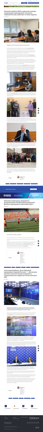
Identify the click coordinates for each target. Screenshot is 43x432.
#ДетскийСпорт (18, 267)
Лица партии (14, 417)
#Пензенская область (26, 183)
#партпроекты (21, 398)
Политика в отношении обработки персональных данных (10, 429)
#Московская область (13, 183)
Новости (11, 8)
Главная (4, 8)
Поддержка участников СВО (21, 6)
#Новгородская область (7, 267)
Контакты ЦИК (6, 418)
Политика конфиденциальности (7, 428)
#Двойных (10, 398)
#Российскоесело (15, 398)
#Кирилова (28, 267)
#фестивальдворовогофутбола (34, 267)
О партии (5, 417)
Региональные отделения (24, 417)
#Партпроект (23, 267)
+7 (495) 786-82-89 (34, 418)
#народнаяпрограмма (27, 398)
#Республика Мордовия (34, 183)
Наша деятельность (8, 8)
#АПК (33, 398)
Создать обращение (33, 189)
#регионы (7, 183)
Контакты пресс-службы (16, 418)
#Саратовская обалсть (20, 183)
